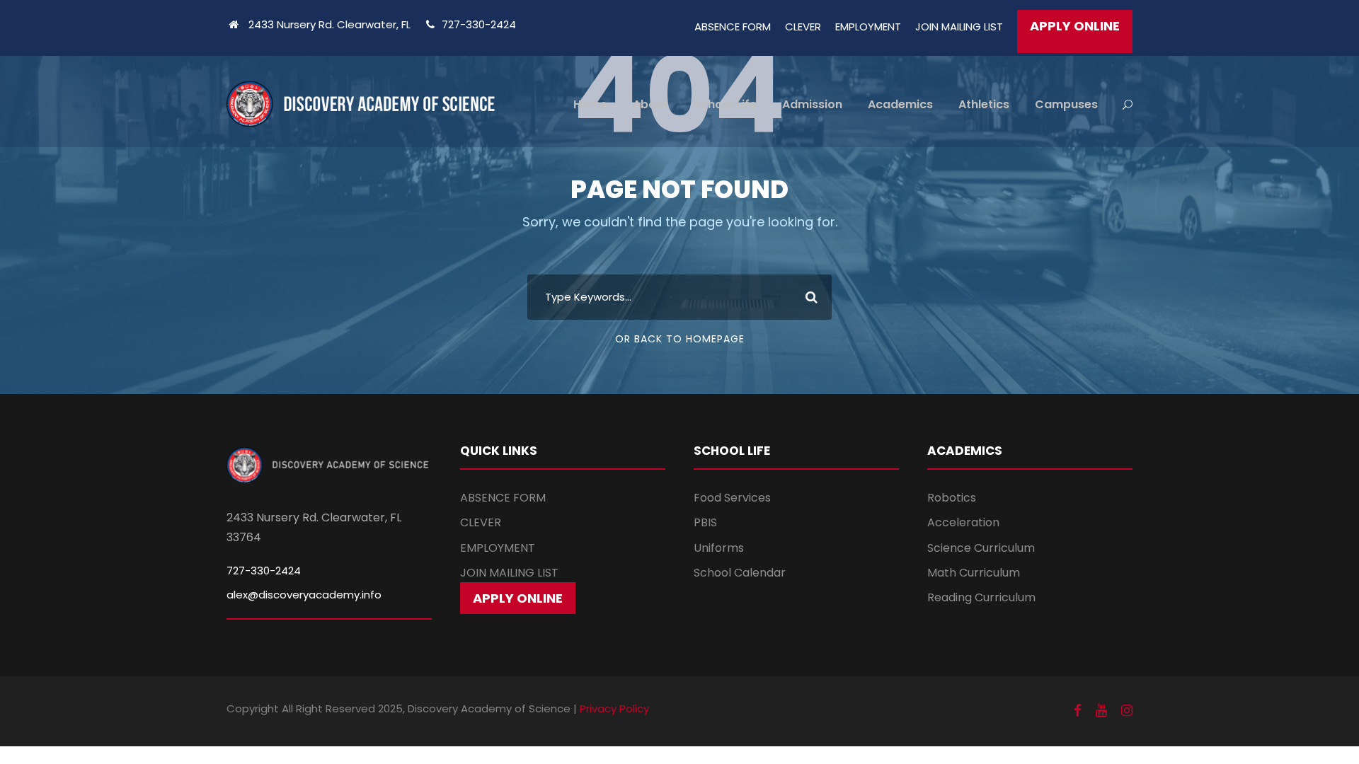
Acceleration (963, 522)
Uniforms (719, 548)
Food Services (732, 498)
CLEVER (803, 26)
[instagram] (1126, 711)
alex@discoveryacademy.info (304, 594)
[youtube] (1101, 711)
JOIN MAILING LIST (959, 26)
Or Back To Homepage (680, 339)
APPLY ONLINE (1075, 26)
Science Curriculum (981, 548)
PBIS (705, 522)
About (650, 104)
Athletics (983, 104)
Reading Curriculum (981, 597)
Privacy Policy (614, 708)
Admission (812, 104)
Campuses (1066, 104)
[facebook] (1078, 711)
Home (590, 104)
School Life (725, 104)
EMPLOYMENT (868, 26)
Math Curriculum (973, 573)
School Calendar (740, 573)
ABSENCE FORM (732, 26)
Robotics (951, 498)
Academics (900, 104)
